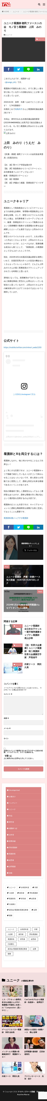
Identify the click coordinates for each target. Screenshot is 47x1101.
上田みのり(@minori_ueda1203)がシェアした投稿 (25, 437)
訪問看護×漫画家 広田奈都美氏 (34, 1052)
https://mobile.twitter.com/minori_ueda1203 (22, 347)
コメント (8, 694)
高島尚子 (19, 109)
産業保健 (12, 841)
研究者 (23, 899)
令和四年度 (25, 887)
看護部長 (12, 854)
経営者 (11, 860)
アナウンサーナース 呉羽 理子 (34, 1077)
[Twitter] (19, 69)
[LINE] (28, 69)
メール (7, 728)
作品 (10, 816)
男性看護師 (13, 847)
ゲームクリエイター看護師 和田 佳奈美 (11, 1030)
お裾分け (12, 797)
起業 (35, 910)
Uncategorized (14, 790)
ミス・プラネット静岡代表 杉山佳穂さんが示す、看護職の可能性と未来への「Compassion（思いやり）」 (12, 1004)
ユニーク (16, 12)
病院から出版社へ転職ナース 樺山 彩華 (34, 1030)
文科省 (11, 835)
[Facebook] (9, 69)
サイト (6, 738)
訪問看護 (12, 867)
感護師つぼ (13, 828)
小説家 (11, 893)
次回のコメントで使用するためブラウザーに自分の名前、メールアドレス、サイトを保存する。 (23, 751)
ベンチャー (13, 803)
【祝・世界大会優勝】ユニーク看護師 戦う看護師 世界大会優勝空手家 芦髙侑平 (32, 651)
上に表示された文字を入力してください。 (19, 758)
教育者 (21, 893)
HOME (6, 12)
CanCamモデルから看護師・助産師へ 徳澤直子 (34, 1000)
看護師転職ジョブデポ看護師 (16, 518)
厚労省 (11, 822)
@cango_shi (11, 82)
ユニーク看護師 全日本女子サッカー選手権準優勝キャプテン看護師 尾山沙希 (32, 631)
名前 (6, 718)
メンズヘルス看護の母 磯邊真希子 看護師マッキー (11, 1054)
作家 (36, 887)
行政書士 (12, 904)
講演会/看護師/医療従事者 (18, 910)
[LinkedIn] (38, 69)
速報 (10, 873)
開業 (10, 915)
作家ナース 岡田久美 (32, 666)
